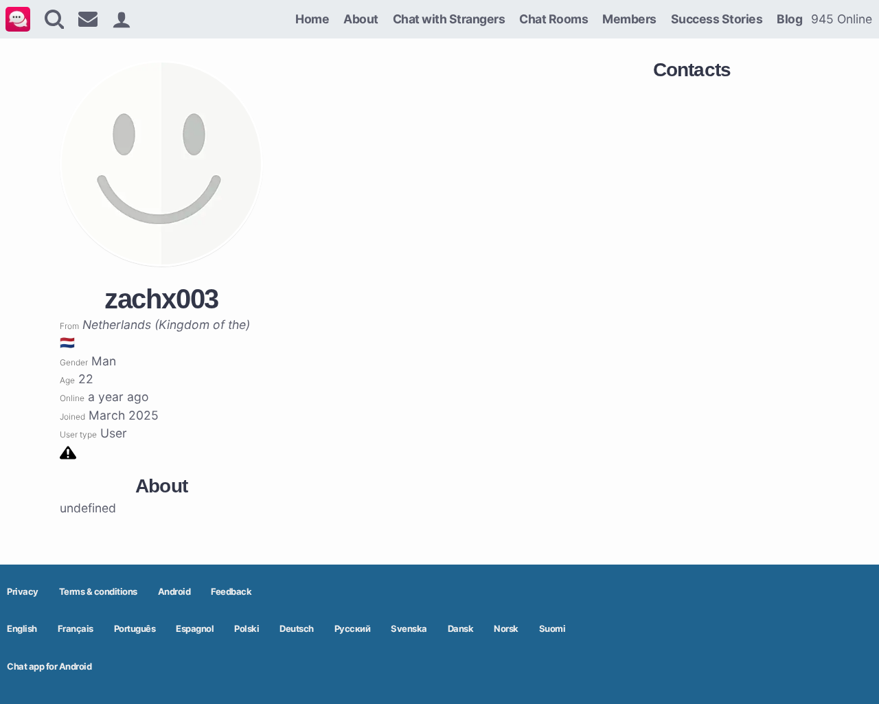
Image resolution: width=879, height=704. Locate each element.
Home (312, 19)
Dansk (461, 628)
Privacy (22, 591)
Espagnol (195, 628)
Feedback (231, 591)
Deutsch (296, 628)
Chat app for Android (49, 666)
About (360, 19)
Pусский (352, 628)
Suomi (552, 628)
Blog (789, 19)
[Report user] (68, 451)
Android (174, 591)
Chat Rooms (553, 19)
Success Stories (717, 19)
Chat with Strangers (449, 19)
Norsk (506, 628)
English (22, 628)
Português (135, 628)
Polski (246, 628)
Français (75, 628)
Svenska (409, 628)
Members (629, 19)
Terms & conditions (98, 591)
